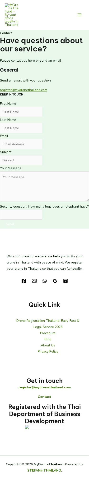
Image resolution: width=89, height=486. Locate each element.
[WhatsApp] (44, 280)
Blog (47, 339)
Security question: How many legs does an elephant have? (44, 206)
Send (10, 224)
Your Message (10, 168)
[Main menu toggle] (79, 15)
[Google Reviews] (55, 280)
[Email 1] (34, 280)
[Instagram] (65, 280)
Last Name (8, 120)
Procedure (48, 333)
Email (4, 136)
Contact (44, 397)
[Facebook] (23, 280)
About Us (48, 345)
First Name (8, 103)
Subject (5, 152)
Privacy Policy (48, 351)
